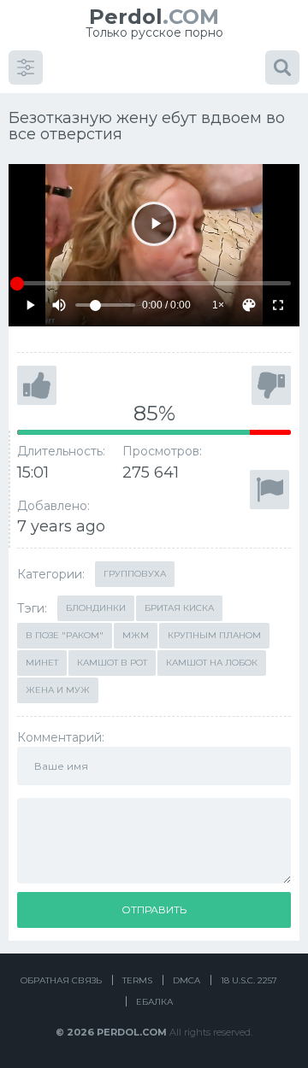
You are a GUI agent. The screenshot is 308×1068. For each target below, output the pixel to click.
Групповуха (135, 573)
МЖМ (135, 635)
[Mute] (59, 305)
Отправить (154, 909)
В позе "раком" (65, 635)
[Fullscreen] (278, 305)
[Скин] (249, 305)
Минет (42, 662)
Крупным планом (214, 635)
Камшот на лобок (212, 662)
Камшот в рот (112, 662)
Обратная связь (61, 980)
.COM (154, 17)
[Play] (154, 224)
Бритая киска (179, 607)
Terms (137, 980)
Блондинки (96, 607)
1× (218, 305)
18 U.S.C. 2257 (249, 980)
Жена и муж (58, 689)
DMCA (186, 980)
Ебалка (154, 1001)
